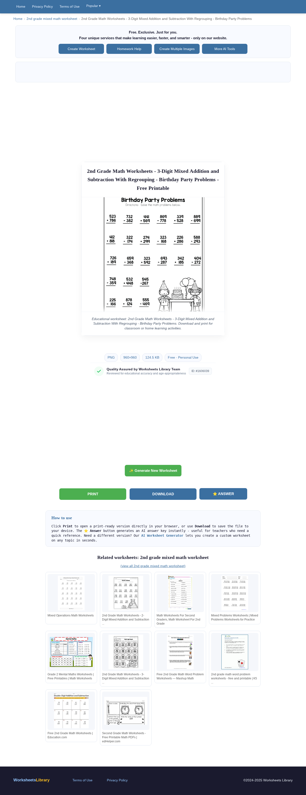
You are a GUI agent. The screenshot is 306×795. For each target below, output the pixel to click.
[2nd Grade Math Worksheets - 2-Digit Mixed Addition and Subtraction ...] (125, 593)
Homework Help (129, 49)
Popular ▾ (93, 6)
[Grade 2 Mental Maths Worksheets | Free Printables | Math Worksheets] (71, 652)
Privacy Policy (42, 6)
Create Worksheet (81, 49)
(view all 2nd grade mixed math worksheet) (153, 566)
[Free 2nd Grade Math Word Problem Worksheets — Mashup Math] (180, 652)
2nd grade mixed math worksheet (52, 19)
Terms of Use (70, 6)
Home (20, 6)
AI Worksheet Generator (162, 535)
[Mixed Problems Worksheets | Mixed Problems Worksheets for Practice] (234, 593)
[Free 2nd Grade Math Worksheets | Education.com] (71, 711)
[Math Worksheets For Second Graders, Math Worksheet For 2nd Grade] (180, 593)
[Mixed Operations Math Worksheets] (71, 593)
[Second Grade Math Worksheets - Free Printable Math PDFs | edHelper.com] (125, 711)
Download (163, 494)
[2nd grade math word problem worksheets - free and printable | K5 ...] (234, 652)
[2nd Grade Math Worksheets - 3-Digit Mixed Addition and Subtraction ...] (125, 652)
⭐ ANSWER (223, 494)
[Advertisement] (153, 119)
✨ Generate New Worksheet (153, 470)
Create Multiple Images (177, 49)
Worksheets (31, 780)
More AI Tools (224, 49)
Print (92, 494)
